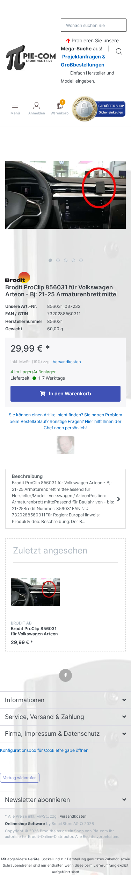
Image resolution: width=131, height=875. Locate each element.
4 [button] (73, 260)
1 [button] (50, 260)
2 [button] (58, 260)
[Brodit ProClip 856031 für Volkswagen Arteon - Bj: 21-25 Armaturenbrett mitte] (65, 194)
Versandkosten (67, 361)
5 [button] (81, 260)
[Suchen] (119, 52)
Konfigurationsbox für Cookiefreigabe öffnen (44, 750)
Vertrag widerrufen (19, 777)
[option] (65, 194)
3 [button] (65, 260)
